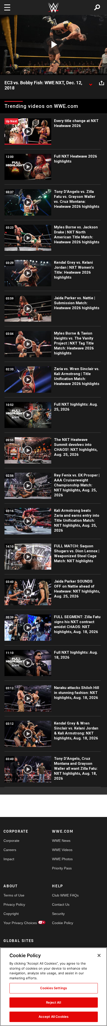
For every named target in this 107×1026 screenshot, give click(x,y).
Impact (8, 859)
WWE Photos (62, 859)
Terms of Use (13, 895)
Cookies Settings (53, 988)
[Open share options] (101, 83)
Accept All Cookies (53, 1017)
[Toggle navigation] (7, 7)
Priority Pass (62, 868)
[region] (53, 986)
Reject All (53, 1002)
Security (58, 914)
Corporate (11, 841)
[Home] (53, 7)
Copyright (11, 914)
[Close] (99, 955)
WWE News (61, 841)
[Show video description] (90, 83)
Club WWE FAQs (64, 895)
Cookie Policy (62, 923)
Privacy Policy (14, 904)
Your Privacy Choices (15, 923)
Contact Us (60, 904)
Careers (9, 850)
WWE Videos (62, 850)
